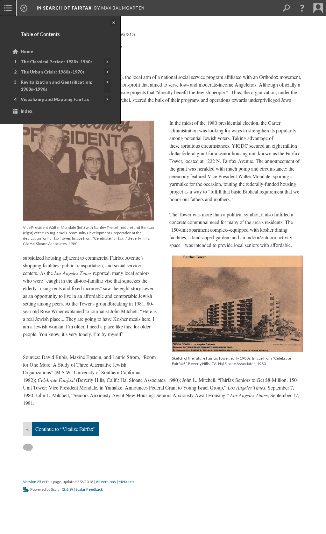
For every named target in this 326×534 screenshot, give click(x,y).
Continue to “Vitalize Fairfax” (65, 428)
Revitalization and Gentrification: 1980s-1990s (56, 86)
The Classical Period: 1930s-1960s (57, 61)
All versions (106, 481)
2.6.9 (67, 489)
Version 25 (32, 481)
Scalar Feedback (89, 489)
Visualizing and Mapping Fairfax (55, 99)
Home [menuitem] (27, 51)
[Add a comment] (31, 448)
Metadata (126, 481)
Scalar (56, 489)
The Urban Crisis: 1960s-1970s (53, 71)
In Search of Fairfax (64, 8)
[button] (302, 8)
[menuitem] (8, 8)
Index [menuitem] (26, 111)
